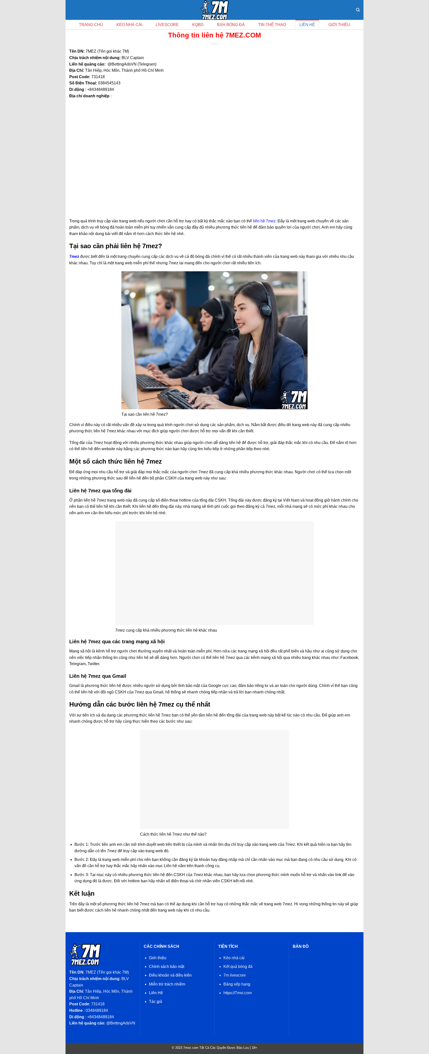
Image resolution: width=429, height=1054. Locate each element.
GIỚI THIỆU (339, 25)
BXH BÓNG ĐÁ (231, 25)
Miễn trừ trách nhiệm (167, 984)
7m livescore (234, 975)
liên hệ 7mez (264, 221)
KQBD (198, 25)
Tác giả (155, 1001)
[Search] (358, 10)
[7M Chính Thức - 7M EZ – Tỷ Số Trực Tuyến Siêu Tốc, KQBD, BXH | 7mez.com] (214, 10)
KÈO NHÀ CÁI (129, 25)
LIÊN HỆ (307, 25)
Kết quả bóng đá (237, 966)
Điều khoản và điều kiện (170, 975)
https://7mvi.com (237, 993)
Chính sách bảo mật (166, 966)
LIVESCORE (167, 25)
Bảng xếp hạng (236, 984)
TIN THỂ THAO (272, 25)
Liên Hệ (156, 993)
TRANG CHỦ (91, 25)
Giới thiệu (157, 958)
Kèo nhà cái (234, 958)
